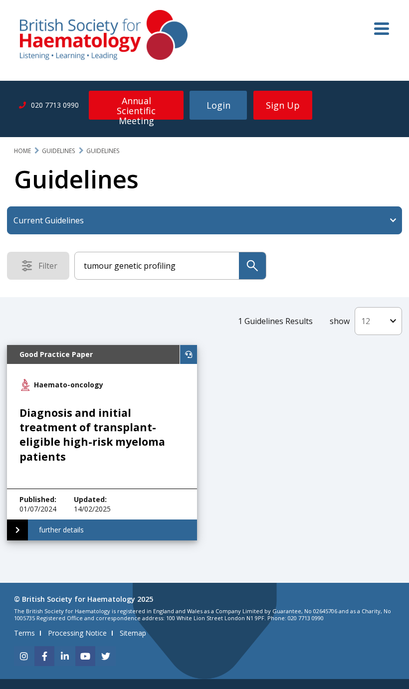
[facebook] (44, 656)
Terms (24, 633)
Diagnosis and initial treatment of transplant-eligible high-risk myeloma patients (92, 435)
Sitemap (133, 633)
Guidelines (58, 151)
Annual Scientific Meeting (136, 107)
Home (22, 151)
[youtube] (85, 656)
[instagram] (24, 656)
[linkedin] (65, 656)
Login (218, 105)
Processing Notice (77, 633)
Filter (51, 267)
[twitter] (106, 656)
